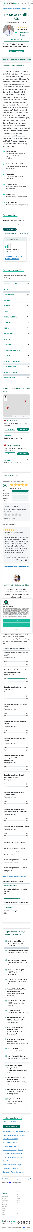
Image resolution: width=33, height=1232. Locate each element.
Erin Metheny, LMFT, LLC (11, 1168)
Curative (7, 322)
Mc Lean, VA (17, 40)
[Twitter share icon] (26, 1223)
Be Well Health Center (10, 1139)
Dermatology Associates (11, 1161)
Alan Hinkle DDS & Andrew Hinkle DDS (16, 1131)
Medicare (7, 300)
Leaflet (13, 416)
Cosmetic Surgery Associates (12, 1153)
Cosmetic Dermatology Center (13, 1150)
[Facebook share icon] (18, 1223)
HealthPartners (10, 367)
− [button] (5, 400)
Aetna (6, 289)
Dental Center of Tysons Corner (13, 1157)
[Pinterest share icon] (29, 1223)
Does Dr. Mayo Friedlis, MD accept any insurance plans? (15, 861)
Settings (16, 629)
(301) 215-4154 (23, 454)
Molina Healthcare (11, 317)
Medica (6, 328)
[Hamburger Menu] (5, 2)
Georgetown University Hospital (13, 1172)
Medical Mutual (10, 378)
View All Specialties (9, 1122)
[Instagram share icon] (21, 1223)
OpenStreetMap (20, 416)
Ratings (29, 59)
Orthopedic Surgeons (19, 9)
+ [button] (5, 397)
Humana (7, 356)
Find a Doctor (6, 9)
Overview (6, 59)
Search (21, 3)
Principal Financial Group (13, 350)
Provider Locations (18, 59)
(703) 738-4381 (23, 429)
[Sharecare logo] (16, 1221)
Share (23, 35)
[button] (27, 648)
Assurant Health (10, 372)
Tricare (7, 339)
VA (29, 9)
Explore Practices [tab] (11, 1126)
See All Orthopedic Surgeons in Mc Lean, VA (16, 1179)
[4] (16, 514)
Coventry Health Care (12, 361)
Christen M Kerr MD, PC (11, 1146)
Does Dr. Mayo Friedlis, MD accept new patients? (15, 869)
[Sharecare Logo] (12, 2)
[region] (16, 616)
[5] (20, 514)
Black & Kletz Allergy (10, 1142)
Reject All (16, 620)
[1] (5, 514)
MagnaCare (8, 333)
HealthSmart (9, 295)
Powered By (5, 1182)
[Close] (30, 601)
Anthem (7, 306)
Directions (11, 429)
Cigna (6, 311)
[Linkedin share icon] (24, 1223)
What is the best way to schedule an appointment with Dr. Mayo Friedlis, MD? (15, 852)
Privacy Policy (18, 614)
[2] (9, 514)
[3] (12, 514)
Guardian (7, 345)
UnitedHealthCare (11, 284)
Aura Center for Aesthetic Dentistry (14, 1135)
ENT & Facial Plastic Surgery (12, 1164)
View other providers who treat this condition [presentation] (14, 257)
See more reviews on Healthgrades (16, 566)
